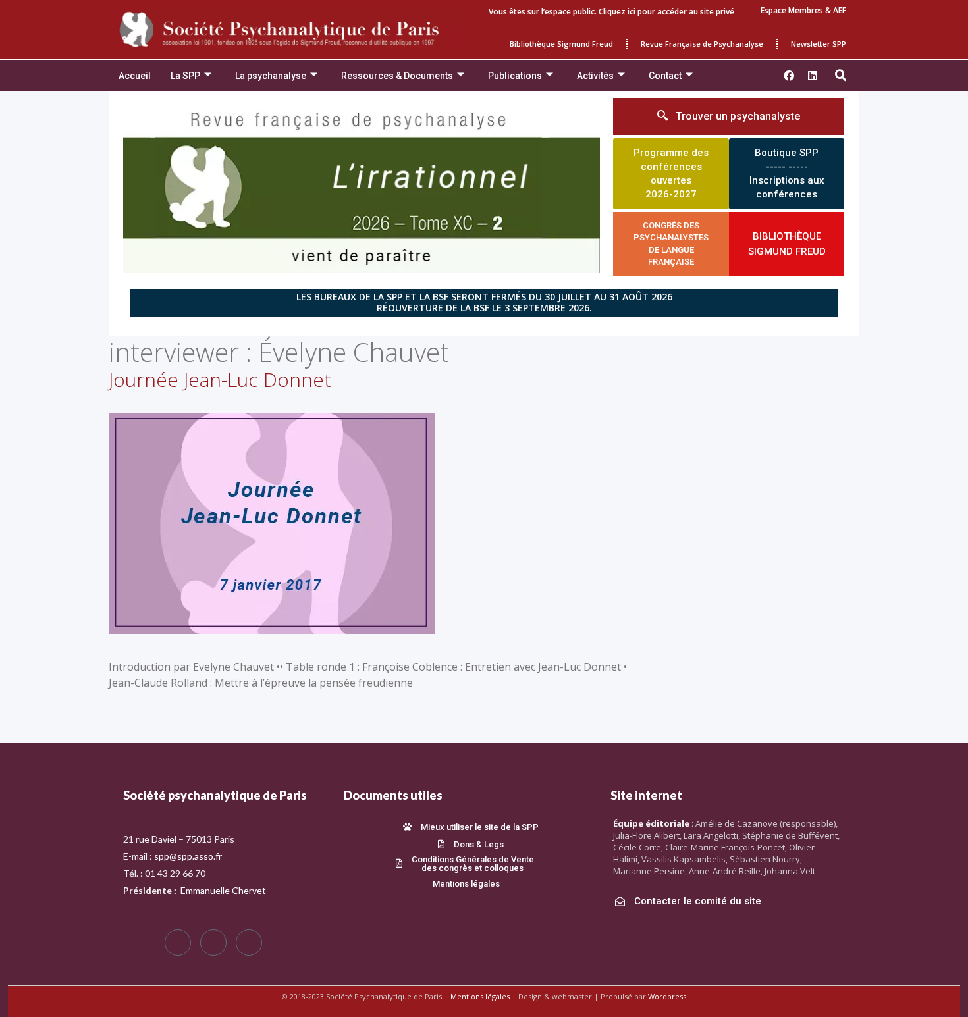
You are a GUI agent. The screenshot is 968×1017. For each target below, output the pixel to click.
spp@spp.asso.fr (188, 856)
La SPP (185, 75)
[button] (840, 75)
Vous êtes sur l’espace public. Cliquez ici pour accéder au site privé (611, 11)
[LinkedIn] (249, 942)
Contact (665, 75)
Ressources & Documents (397, 75)
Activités (595, 75)
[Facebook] (178, 942)
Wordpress (667, 996)
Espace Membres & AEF (803, 10)
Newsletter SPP (818, 44)
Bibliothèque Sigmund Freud (561, 44)
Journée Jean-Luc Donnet (220, 379)
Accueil (135, 75)
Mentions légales (480, 996)
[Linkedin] (812, 75)
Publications (515, 75)
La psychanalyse (270, 75)
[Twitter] (213, 942)
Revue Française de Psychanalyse (702, 44)
